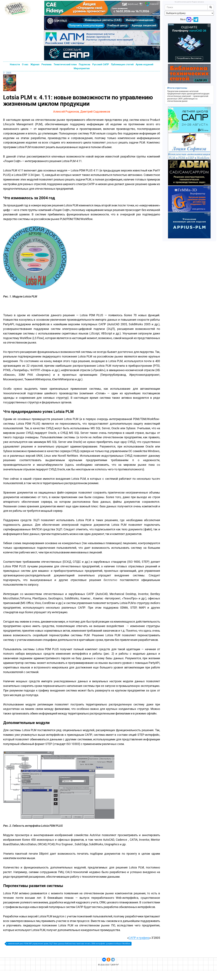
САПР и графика (139, 937)
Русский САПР (100, 64)
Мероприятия (82, 68)
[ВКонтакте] (104, 959)
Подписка (84, 64)
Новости (15, 64)
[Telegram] (113, 959)
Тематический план (65, 64)
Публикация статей (122, 64)
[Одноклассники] (108, 959)
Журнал (35, 64)
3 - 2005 (7, 73)
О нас (25, 64)
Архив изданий (144, 64)
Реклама (46, 64)
